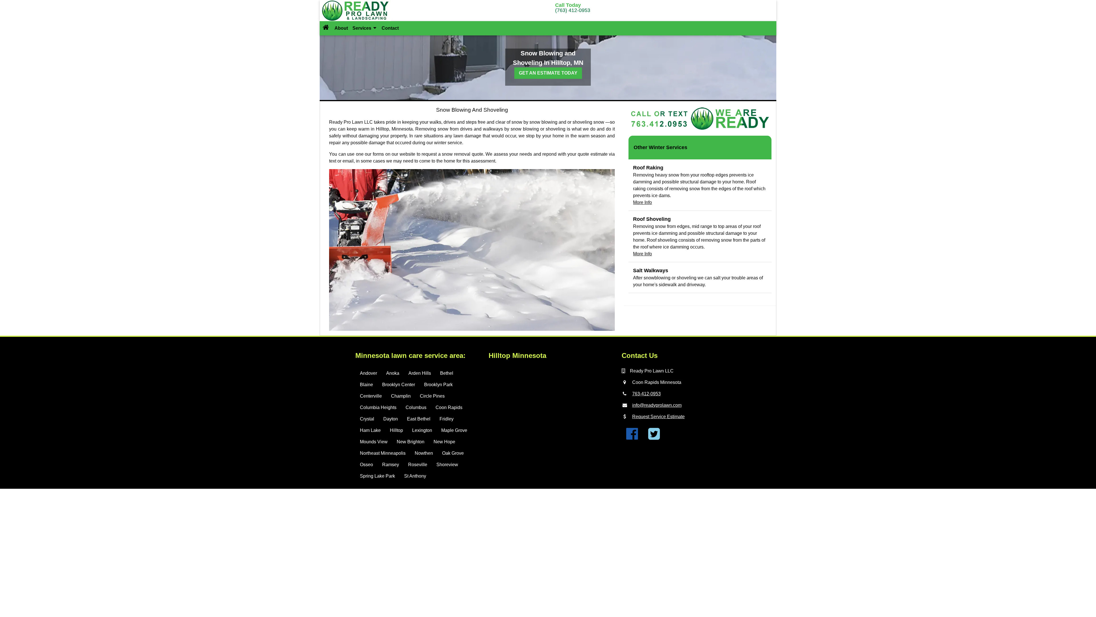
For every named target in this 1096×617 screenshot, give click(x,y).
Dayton (390, 418)
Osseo (366, 464)
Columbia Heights (378, 407)
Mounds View (374, 441)
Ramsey (390, 464)
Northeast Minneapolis (383, 453)
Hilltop (396, 430)
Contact (390, 28)
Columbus (416, 407)
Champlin (401, 396)
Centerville (371, 396)
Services (362, 28)
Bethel (446, 373)
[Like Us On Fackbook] (632, 437)
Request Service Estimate (658, 416)
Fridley (447, 418)
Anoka (392, 373)
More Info (642, 202)
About (341, 28)
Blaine (366, 384)
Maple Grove (454, 430)
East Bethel (418, 418)
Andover (368, 373)
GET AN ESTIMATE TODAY (548, 73)
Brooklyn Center (398, 384)
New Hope (444, 441)
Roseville (417, 464)
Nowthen (424, 453)
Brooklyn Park (438, 384)
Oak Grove (453, 453)
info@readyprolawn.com (657, 405)
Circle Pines (432, 396)
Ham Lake (370, 430)
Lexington (422, 430)
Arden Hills (419, 373)
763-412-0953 (646, 393)
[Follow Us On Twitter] (654, 437)
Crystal (367, 418)
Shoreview (447, 464)
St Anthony (415, 476)
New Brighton (410, 441)
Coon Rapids (449, 407)
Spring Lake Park (377, 476)
